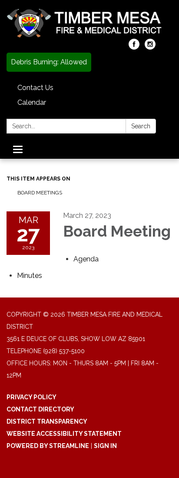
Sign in (105, 445)
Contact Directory (40, 409)
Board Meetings (39, 193)
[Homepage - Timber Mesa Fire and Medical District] (89, 24)
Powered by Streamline (48, 445)
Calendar (31, 102)
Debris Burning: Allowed (49, 62)
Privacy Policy (31, 397)
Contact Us (35, 88)
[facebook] (134, 47)
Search (140, 126)
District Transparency (47, 421)
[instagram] (150, 47)
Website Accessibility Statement (64, 433)
